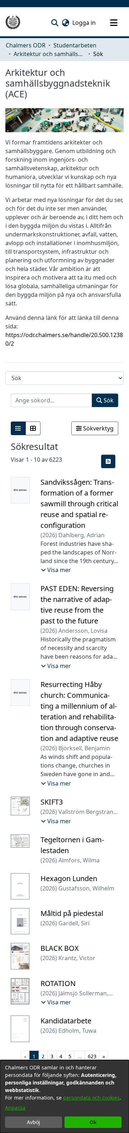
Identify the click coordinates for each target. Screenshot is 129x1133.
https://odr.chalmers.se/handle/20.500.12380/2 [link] (64, 339)
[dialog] (64, 1096)
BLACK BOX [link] (59, 948)
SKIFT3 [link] (51, 802)
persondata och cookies (91, 1097)
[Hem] (12, 22)
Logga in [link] (84, 23)
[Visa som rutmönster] (32, 428)
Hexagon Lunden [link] (68, 878)
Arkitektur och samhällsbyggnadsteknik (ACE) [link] (49, 54)
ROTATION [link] (58, 983)
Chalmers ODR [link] (26, 45)
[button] (54, 22)
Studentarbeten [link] (74, 45)
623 (92, 1056)
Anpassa (15, 1107)
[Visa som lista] (18, 428)
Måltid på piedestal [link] (71, 913)
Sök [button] (108, 400)
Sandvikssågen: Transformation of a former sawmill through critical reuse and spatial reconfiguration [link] (79, 503)
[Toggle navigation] (114, 22)
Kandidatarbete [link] (65, 1021)
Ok (93, 1122)
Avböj (33, 1122)
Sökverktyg (98, 428)
